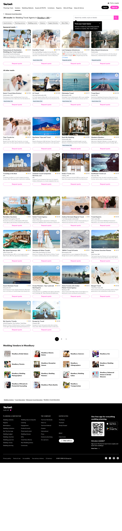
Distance (42, 23)
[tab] (44, 90)
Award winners (7, 23)
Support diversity (53, 23)
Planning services (20, 23)
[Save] (28, 32)
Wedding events (32, 23)
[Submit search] (116, 18)
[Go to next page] (66, 339)
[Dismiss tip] (99, 23)
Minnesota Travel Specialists (13, 14)
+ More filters (64, 23)
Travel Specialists (20, 400)
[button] (16, 27)
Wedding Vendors (9, 400)
